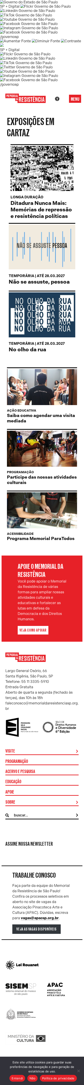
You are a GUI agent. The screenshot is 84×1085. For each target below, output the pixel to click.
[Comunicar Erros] (2, 45)
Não (32, 1078)
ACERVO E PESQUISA (20, 772)
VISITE (10, 751)
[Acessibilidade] (57, 99)
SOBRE (10, 802)
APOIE (9, 792)
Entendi (17, 1078)
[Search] (77, 815)
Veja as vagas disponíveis (36, 929)
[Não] (78, 1071)
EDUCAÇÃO (13, 782)
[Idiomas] (63, 99)
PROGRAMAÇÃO (16, 761)
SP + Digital (9, 6)
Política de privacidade (58, 1078)
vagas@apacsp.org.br (40, 918)
